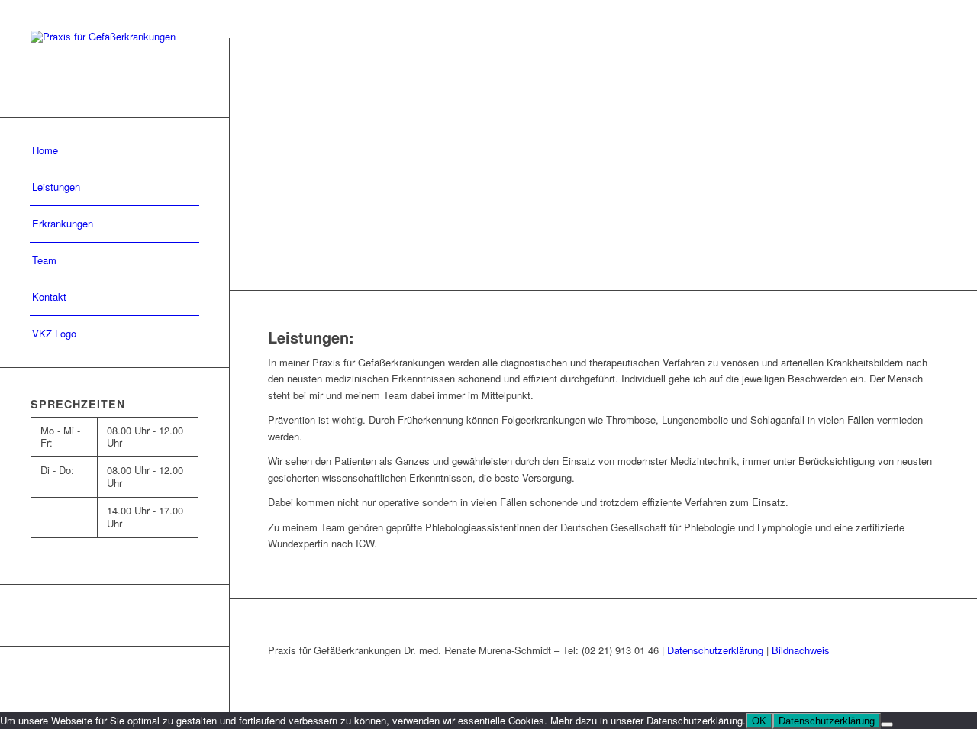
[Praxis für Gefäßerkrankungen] (114, 58)
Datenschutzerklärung (715, 650)
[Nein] (887, 724)
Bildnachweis (801, 650)
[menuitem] (114, 151)
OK (759, 721)
